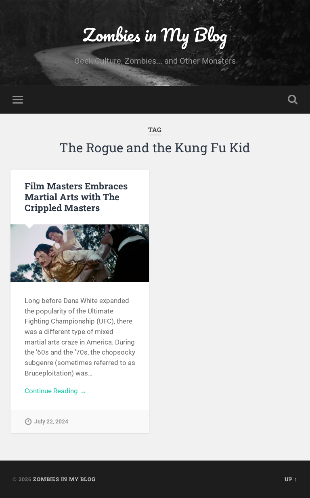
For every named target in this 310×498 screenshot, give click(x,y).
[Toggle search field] (292, 99)
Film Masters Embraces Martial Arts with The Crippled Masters (76, 197)
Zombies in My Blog (155, 34)
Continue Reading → (55, 391)
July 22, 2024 (51, 421)
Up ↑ (291, 479)
